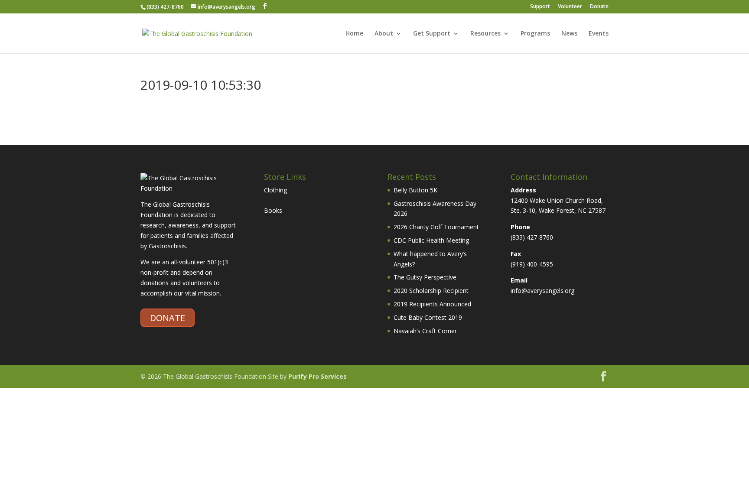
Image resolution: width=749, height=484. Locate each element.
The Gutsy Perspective (425, 277)
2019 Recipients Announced (432, 304)
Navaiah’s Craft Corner (425, 331)
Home (354, 33)
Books (273, 210)
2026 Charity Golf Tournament (436, 227)
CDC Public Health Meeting (431, 240)
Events (599, 33)
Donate (599, 7)
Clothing (275, 190)
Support (540, 7)
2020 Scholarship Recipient (431, 290)
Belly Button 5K (415, 190)
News (569, 33)
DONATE (167, 318)
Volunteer (570, 7)
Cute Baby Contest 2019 (428, 317)
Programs (535, 33)
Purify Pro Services (317, 376)
